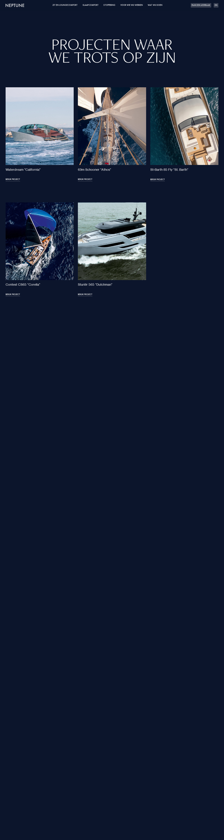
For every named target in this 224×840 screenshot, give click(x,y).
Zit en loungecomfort (65, 5)
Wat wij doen (155, 5)
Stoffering (109, 5)
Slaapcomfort (91, 5)
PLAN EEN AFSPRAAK (201, 5)
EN (216, 5)
